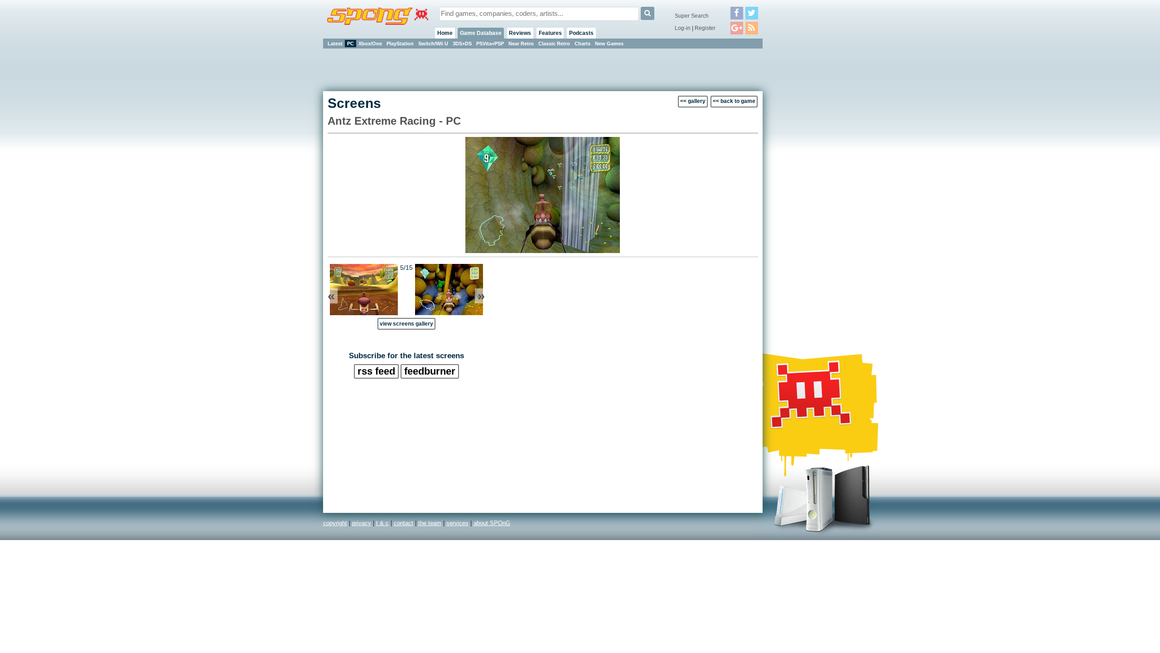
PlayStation (400, 43)
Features (550, 33)
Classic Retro (554, 43)
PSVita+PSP (490, 43)
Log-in (683, 28)
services (457, 523)
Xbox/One (370, 43)
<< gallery (693, 101)
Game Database (481, 33)
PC (350, 43)
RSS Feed (376, 371)
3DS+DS (462, 43)
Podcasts (581, 33)
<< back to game (734, 101)
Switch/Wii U (433, 43)
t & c (382, 523)
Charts (582, 43)
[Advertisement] (803, 186)
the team (429, 523)
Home (445, 33)
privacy (361, 523)
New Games (609, 43)
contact (403, 523)
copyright (335, 523)
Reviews (520, 33)
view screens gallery (406, 323)
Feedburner (429, 371)
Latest (335, 43)
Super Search (692, 16)
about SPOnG (492, 523)
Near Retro (521, 43)
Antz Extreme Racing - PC (394, 121)
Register (705, 28)
